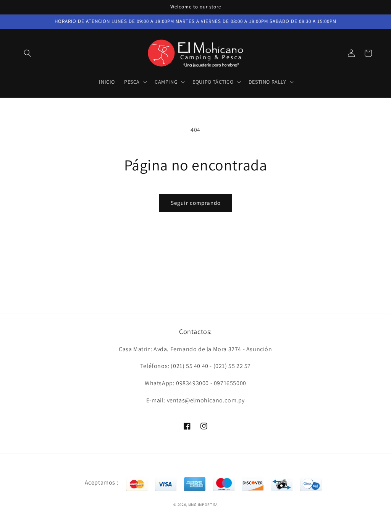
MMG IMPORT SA (203, 504)
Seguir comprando (196, 202)
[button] (27, 53)
